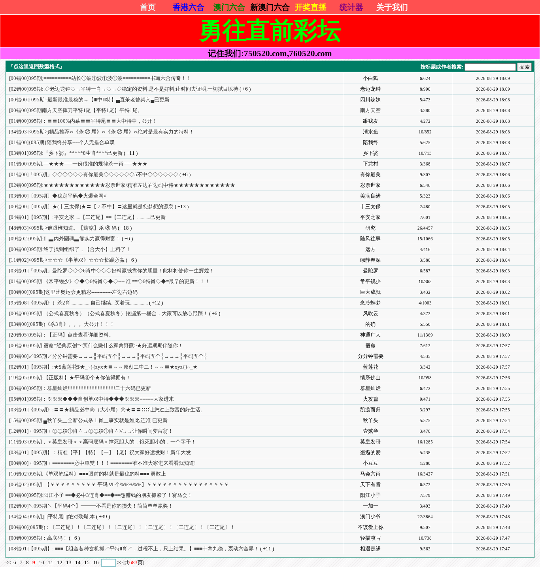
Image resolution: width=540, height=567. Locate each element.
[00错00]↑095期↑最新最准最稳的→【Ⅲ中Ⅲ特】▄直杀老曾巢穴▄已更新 (89, 100)
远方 (370, 249)
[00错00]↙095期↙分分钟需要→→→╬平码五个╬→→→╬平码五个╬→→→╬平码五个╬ (108, 356)
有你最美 (370, 174)
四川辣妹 (370, 100)
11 (51, 562)
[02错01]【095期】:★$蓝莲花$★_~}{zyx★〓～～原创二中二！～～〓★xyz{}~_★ (103, 367)
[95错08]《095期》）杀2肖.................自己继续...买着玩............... (78, 303)
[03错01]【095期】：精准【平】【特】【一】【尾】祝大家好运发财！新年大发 (100, 452)
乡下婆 (370, 153)
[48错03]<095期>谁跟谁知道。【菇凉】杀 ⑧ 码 (63, 228)
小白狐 (370, 78)
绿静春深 (370, 260)
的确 (370, 324)
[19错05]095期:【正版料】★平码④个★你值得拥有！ (70, 378)
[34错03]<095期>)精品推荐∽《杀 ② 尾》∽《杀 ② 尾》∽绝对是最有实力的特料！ (101, 132)
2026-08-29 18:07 (493, 153)
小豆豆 (370, 463)
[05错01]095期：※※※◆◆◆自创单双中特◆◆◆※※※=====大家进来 (91, 399)
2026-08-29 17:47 (493, 538)
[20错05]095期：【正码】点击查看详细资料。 (61, 335)
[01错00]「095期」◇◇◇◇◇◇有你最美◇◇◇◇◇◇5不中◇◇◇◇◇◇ (93, 174)
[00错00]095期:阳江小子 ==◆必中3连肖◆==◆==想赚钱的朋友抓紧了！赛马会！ (101, 495)
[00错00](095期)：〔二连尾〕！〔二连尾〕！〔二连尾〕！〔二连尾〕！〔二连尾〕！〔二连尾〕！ (122, 527)
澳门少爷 (370, 516)
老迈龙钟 (370, 89)
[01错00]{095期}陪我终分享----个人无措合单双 (62, 142)
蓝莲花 (370, 367)
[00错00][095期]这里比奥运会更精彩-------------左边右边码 (73, 292)
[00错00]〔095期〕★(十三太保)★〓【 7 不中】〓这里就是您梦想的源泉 (91, 206)
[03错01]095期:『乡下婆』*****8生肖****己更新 (66, 153)
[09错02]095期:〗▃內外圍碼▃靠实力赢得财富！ (65, 239)
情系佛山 (370, 378)
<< (9, 562)
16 (96, 562)
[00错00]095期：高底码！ (38, 538)
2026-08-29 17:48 (493, 516)
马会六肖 (370, 474)
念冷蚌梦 (370, 303)
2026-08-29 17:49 (493, 495)
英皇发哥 (370, 442)
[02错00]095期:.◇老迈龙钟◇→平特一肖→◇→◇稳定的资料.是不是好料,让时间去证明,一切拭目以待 (123, 89)
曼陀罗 (370, 271)
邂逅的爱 (370, 452)
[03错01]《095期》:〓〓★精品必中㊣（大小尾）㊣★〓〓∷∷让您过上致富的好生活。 (107, 410)
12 (60, 562)
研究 (370, 228)
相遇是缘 (370, 549)
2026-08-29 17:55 (493, 388)
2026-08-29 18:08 (493, 99)
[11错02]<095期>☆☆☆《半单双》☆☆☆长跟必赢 (67, 260)
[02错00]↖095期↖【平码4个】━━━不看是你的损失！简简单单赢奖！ (91, 506)
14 (78, 562)
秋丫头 (370, 420)
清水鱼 (370, 132)
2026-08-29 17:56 (493, 377)
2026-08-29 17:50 (493, 484)
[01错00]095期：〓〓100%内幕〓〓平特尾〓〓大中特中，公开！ (83, 121)
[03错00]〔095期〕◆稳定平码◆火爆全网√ (57, 196)
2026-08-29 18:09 (493, 78)
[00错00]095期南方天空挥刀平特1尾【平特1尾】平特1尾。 (76, 110)
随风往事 (370, 239)
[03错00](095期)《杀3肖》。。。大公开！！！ (62, 324)
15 (87, 562)
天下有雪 (370, 484)
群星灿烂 (370, 388)
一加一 (370, 506)
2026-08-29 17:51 (493, 474)
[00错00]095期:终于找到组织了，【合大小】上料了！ (70, 249)
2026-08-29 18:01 (493, 303)
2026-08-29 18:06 (493, 174)
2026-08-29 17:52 (493, 452)
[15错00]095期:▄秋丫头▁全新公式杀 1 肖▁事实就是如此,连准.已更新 (88, 420)
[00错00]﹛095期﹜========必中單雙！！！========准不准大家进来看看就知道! (102, 463)
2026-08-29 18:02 (493, 292)
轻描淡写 (370, 538)
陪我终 (370, 142)
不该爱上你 (370, 527)
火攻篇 (370, 399)
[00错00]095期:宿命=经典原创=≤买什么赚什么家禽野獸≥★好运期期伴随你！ (96, 345)
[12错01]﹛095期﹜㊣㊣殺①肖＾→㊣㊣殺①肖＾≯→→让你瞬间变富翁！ (91, 431)
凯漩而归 (370, 410)
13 (69, 562)
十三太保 (370, 206)
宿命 (370, 345)
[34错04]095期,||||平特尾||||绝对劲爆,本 (52, 516)
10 (41, 562)
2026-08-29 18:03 (493, 270)
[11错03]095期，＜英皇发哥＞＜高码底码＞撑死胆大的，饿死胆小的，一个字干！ (102, 442)
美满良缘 (370, 196)
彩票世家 (370, 185)
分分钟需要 (370, 356)
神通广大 (370, 335)
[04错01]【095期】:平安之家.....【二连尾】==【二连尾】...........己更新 (87, 217)
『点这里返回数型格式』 (36, 66)
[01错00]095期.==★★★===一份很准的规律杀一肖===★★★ (78, 164)
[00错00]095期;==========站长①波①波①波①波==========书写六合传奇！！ (100, 78)
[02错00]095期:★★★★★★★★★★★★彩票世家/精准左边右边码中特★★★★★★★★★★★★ (122, 185)
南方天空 (370, 110)
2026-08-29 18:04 (493, 249)
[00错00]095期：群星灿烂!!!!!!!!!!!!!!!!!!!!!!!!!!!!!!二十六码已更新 (80, 388)
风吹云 (370, 313)
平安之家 (370, 217)
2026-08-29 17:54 (493, 420)
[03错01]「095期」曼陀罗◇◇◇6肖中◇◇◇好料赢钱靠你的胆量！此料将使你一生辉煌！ (111, 271)
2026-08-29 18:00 (493, 335)
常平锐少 (370, 281)
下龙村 (370, 164)
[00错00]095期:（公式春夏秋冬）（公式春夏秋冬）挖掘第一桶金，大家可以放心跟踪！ (108, 313)
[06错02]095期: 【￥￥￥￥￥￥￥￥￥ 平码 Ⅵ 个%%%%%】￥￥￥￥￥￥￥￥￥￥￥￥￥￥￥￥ (119, 484)
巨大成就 (370, 292)
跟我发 (370, 121)
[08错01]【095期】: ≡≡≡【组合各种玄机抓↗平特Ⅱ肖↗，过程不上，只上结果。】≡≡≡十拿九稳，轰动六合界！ (134, 549)
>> (120, 562)
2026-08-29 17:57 (493, 345)
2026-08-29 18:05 (493, 206)
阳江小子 (370, 495)
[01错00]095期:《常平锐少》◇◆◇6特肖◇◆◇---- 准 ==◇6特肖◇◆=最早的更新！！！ (109, 281)
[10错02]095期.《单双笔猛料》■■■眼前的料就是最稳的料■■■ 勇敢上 (87, 474)
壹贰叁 (370, 431)
